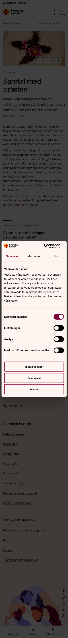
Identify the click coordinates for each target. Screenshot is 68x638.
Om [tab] (55, 255)
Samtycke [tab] (12, 255)
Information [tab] (33, 255)
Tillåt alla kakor (34, 366)
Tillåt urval (34, 377)
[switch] (58, 328)
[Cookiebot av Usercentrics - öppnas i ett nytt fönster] (48, 246)
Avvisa (34, 389)
